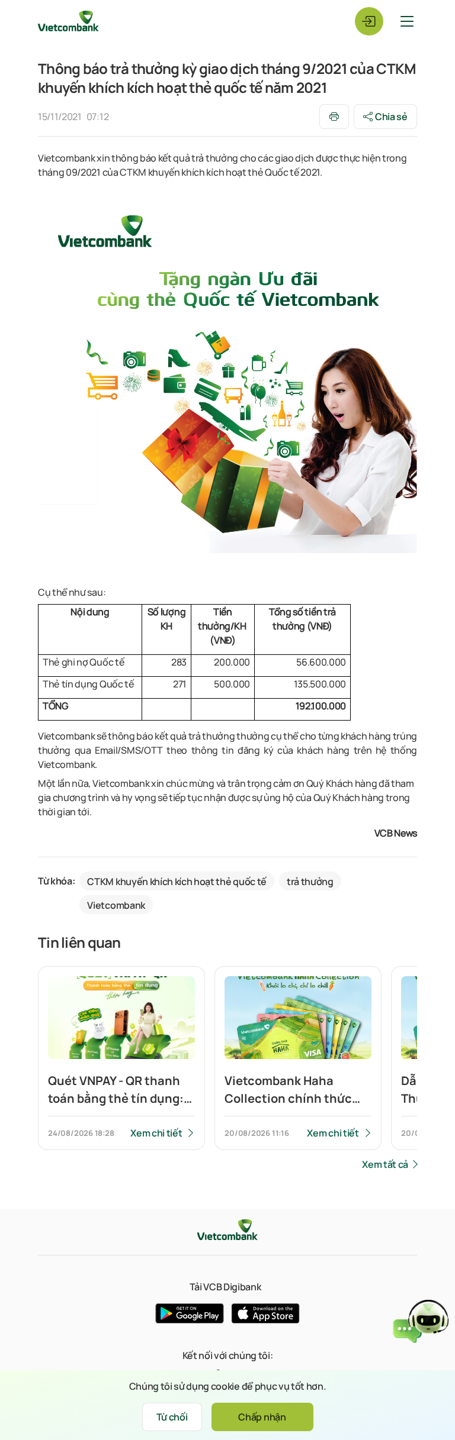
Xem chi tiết (156, 1132)
